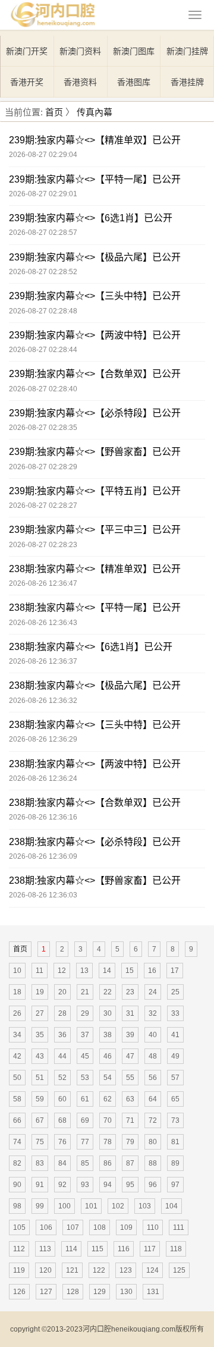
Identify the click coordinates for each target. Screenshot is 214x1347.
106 (46, 1227)
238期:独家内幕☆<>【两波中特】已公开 (95, 764)
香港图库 (133, 82)
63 (130, 1099)
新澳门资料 (80, 51)
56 (153, 1077)
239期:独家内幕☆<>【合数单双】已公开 (95, 374)
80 (153, 1142)
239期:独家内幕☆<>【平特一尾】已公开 (95, 179)
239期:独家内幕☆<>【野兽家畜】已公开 (95, 452)
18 (17, 992)
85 (85, 1163)
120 (45, 1270)
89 (175, 1163)
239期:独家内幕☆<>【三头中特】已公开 (95, 296)
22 (107, 992)
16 (152, 970)
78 (107, 1142)
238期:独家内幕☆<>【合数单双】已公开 (95, 802)
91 (40, 1184)
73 (175, 1120)
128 (73, 1292)
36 (62, 1035)
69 (85, 1120)
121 (72, 1270)
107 (73, 1227)
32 (153, 1013)
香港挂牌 (187, 82)
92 (62, 1184)
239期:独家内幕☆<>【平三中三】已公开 (95, 530)
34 (17, 1035)
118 (176, 1249)
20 (62, 992)
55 (130, 1077)
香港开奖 (26, 82)
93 (85, 1184)
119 (19, 1270)
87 (130, 1163)
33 (175, 1013)
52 (62, 1077)
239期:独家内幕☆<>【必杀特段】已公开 (95, 413)
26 (17, 1013)
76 (62, 1142)
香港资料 (80, 82)
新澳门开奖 (27, 51)
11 (39, 970)
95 (130, 1184)
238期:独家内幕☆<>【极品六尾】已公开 (95, 685)
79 (130, 1142)
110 (153, 1227)
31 (130, 1013)
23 (130, 992)
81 (175, 1142)
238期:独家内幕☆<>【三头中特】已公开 (95, 725)
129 (99, 1292)
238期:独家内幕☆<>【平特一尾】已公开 (95, 607)
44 (62, 1056)
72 (153, 1120)
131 (153, 1292)
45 (85, 1056)
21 (85, 992)
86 (107, 1163)
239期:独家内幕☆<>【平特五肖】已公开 (95, 491)
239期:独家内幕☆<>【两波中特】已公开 (95, 335)
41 (175, 1035)
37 (85, 1035)
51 (40, 1077)
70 (107, 1120)
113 (45, 1249)
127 (46, 1292)
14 (107, 970)
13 (84, 970)
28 (62, 1013)
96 (153, 1184)
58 (17, 1099)
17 (175, 970)
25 (175, 992)
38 (107, 1035)
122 (99, 1270)
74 (17, 1142)
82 (17, 1163)
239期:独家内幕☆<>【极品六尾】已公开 (95, 257)
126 (19, 1292)
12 (62, 970)
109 (126, 1227)
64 (153, 1099)
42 (17, 1056)
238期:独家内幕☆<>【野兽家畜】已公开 (95, 880)
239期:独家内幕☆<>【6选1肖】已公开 (90, 218)
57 (175, 1077)
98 (17, 1206)
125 (179, 1270)
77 (85, 1142)
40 (153, 1035)
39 (130, 1035)
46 (107, 1056)
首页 (54, 112)
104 (171, 1206)
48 (153, 1056)
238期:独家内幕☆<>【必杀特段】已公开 (95, 842)
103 (145, 1206)
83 (40, 1163)
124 (152, 1270)
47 (130, 1056)
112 (19, 1249)
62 (107, 1099)
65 (175, 1099)
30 (107, 1013)
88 (153, 1163)
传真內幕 (94, 112)
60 (62, 1099)
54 (107, 1077)
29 (85, 1013)
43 (40, 1056)
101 (91, 1206)
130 (126, 1292)
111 (178, 1227)
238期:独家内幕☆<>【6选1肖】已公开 (90, 647)
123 (125, 1270)
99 (40, 1206)
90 (17, 1184)
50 (17, 1077)
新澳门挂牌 (187, 51)
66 (17, 1120)
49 (175, 1056)
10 (17, 970)
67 (40, 1120)
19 (40, 992)
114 (71, 1249)
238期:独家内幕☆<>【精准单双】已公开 (95, 569)
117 (150, 1249)
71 (130, 1120)
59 (40, 1099)
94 (107, 1184)
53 (85, 1077)
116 (124, 1249)
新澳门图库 (134, 51)
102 (118, 1206)
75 (40, 1142)
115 (97, 1249)
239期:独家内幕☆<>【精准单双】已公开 (95, 140)
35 (40, 1035)
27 (40, 1013)
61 (85, 1099)
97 (175, 1184)
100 (64, 1206)
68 (62, 1120)
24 (153, 992)
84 (62, 1163)
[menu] (195, 15)
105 (19, 1227)
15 (129, 970)
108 (99, 1227)
